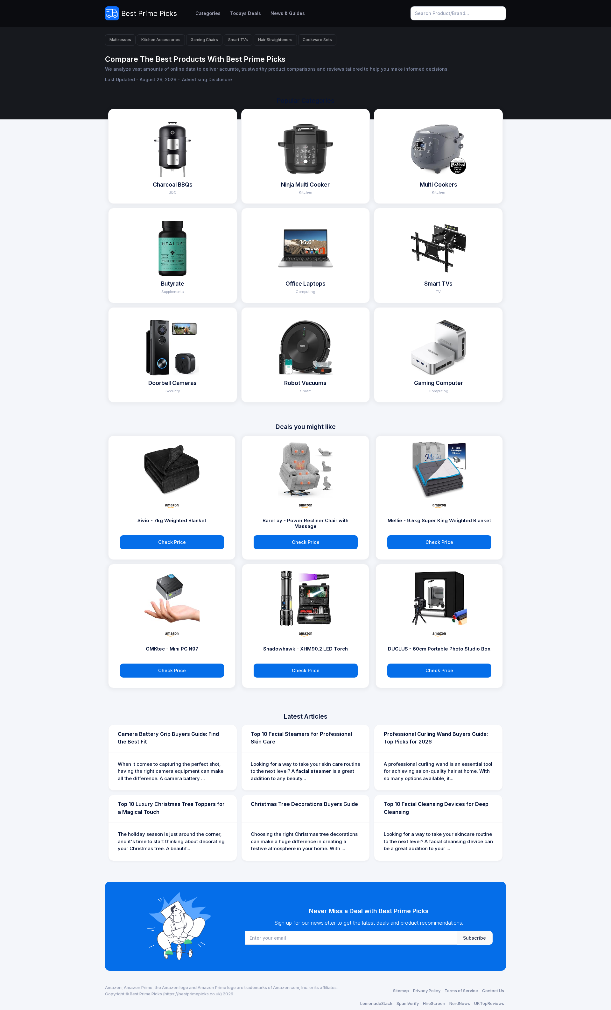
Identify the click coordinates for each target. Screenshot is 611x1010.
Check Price (172, 542)
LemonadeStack (376, 1003)
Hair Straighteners (275, 39)
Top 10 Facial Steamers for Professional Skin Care (301, 738)
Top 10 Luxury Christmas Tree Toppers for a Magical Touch (171, 808)
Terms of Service (461, 990)
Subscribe (474, 938)
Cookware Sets (317, 39)
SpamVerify (408, 1003)
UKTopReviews (489, 1003)
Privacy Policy (426, 990)
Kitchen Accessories (160, 39)
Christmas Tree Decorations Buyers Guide (304, 804)
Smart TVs (238, 39)
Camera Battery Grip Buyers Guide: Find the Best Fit (168, 738)
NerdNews (459, 1003)
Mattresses (120, 39)
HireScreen (434, 1003)
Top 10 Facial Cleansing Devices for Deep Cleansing (436, 808)
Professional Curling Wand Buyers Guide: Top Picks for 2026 (436, 738)
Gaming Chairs (204, 39)
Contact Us (493, 990)
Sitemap (401, 990)
